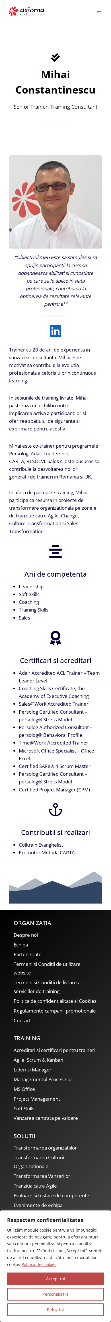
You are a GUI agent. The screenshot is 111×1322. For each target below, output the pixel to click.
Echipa (21, 944)
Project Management (37, 1098)
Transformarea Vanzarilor (42, 1176)
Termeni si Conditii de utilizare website (47, 968)
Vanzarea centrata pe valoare (46, 1118)
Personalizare (55, 1294)
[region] (55, 1266)
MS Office (24, 1089)
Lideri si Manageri (33, 1069)
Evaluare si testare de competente (51, 1195)
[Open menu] (99, 11)
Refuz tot (55, 1309)
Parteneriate (28, 954)
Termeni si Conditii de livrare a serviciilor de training (47, 987)
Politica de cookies (39, 1264)
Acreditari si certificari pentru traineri (54, 1050)
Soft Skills (24, 1108)
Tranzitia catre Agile (35, 1185)
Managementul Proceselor (43, 1079)
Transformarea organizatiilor (45, 1147)
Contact (22, 1020)
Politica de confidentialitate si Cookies (55, 1001)
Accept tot (55, 1278)
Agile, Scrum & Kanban (38, 1060)
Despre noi (26, 935)
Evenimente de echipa (38, 1205)
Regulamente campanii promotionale (55, 1010)
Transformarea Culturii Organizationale (39, 1162)
